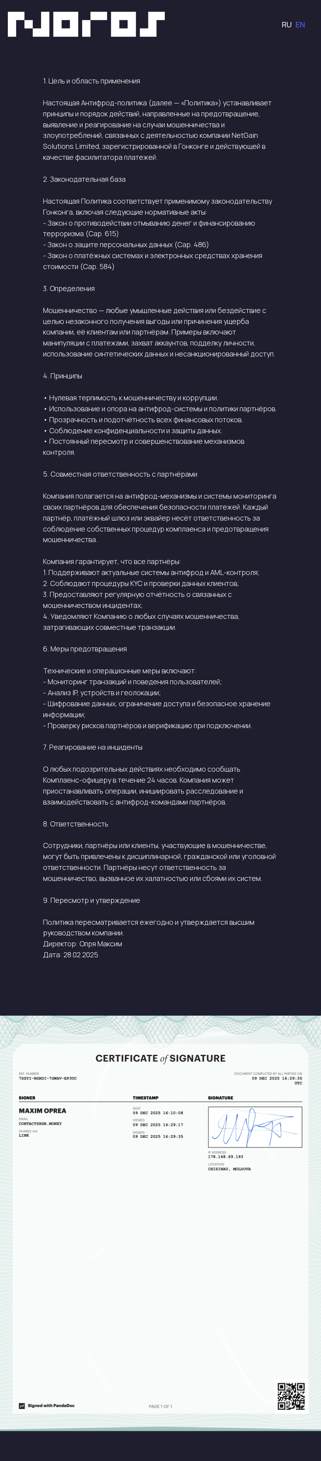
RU (287, 24)
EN (300, 24)
